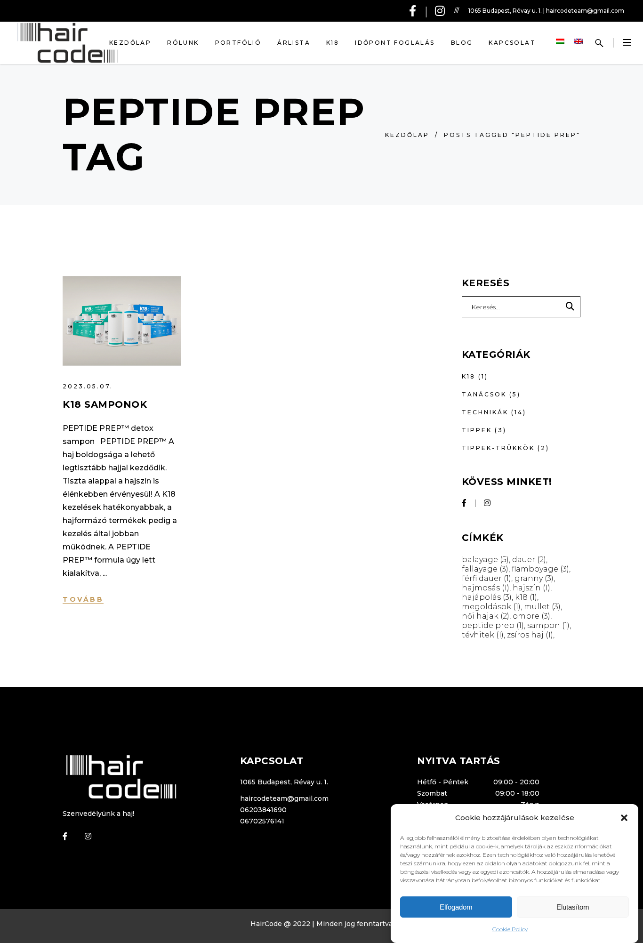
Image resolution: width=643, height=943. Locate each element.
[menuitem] (561, 41)
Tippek (477, 430)
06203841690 (263, 810)
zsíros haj (530, 634)
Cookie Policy (510, 929)
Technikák (485, 412)
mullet (542, 606)
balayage (485, 559)
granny (534, 578)
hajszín (531, 587)
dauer (529, 559)
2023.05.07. (88, 386)
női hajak (485, 616)
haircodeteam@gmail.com (284, 798)
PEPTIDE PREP (493, 625)
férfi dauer (486, 578)
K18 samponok (105, 404)
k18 (526, 597)
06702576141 (262, 821)
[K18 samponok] (122, 321)
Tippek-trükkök (498, 447)
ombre (531, 616)
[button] (624, 817)
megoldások (491, 606)
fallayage (485, 568)
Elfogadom (456, 907)
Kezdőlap (407, 134)
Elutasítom (572, 907)
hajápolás (487, 597)
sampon (548, 625)
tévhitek (483, 634)
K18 (468, 376)
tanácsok (484, 394)
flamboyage (540, 568)
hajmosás (485, 587)
